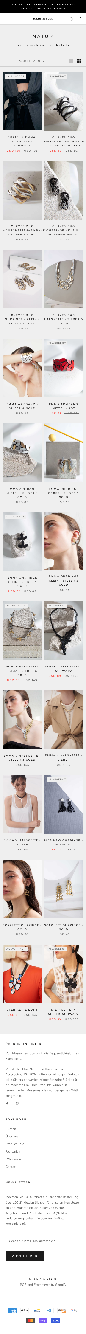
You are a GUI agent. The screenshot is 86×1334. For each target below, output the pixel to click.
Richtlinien (13, 1151)
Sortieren (30, 61)
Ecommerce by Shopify (50, 1285)
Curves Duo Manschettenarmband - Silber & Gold (24, 230)
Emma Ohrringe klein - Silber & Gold (22, 582)
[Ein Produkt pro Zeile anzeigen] (71, 61)
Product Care (15, 1144)
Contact (11, 1167)
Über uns (12, 1136)
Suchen (11, 1129)
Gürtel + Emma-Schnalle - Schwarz (22, 141)
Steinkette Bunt (22, 1009)
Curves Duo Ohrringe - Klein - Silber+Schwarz (63, 230)
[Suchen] (72, 19)
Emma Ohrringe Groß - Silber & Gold (63, 493)
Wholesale (13, 1159)
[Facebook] (7, 1103)
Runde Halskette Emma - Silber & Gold (22, 670)
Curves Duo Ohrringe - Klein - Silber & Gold (22, 319)
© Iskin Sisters (43, 1278)
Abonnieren (25, 1256)
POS (23, 1285)
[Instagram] (17, 1103)
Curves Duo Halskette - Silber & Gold (63, 319)
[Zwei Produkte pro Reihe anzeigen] (79, 61)
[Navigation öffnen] (6, 19)
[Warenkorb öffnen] (80, 19)
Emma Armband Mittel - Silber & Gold (22, 493)
